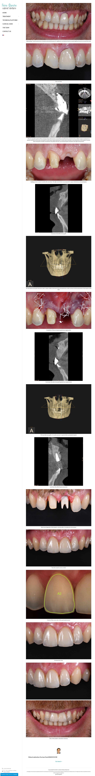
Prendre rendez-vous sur (7, 774)
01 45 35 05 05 (7, 768)
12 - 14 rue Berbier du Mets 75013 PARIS (9, 771)
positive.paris (58, 774)
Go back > (58, 761)
